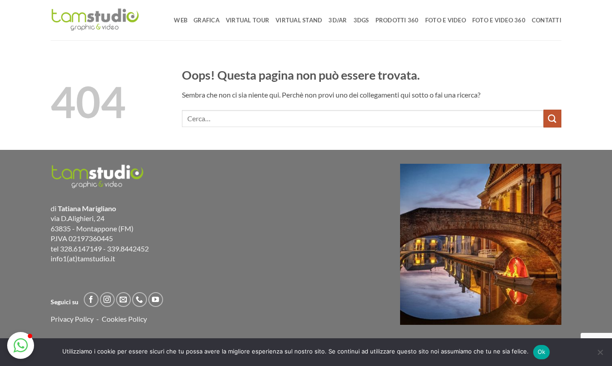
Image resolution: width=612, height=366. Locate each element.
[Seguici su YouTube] (155, 299)
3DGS (361, 20)
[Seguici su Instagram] (107, 299)
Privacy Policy (72, 319)
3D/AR (337, 20)
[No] (600, 355)
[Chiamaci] (139, 299)
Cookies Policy (124, 319)
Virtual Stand (299, 20)
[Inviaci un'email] (123, 299)
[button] (20, 345)
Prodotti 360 (397, 20)
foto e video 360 (499, 20)
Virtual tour (247, 20)
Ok (542, 351)
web (180, 20)
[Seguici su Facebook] (91, 299)
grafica (207, 20)
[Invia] (552, 118)
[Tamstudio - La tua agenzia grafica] (95, 20)
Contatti (546, 20)
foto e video (445, 20)
